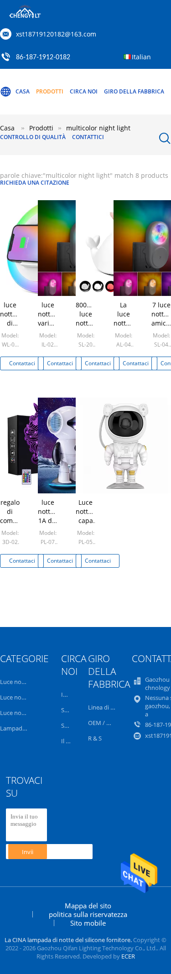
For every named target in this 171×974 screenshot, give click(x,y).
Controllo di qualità (33, 137)
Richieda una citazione (34, 183)
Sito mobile (88, 923)
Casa (23, 91)
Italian (141, 56)
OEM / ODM (104, 723)
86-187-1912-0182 (43, 57)
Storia (69, 710)
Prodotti (49, 91)
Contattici (88, 137)
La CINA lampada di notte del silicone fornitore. (69, 940)
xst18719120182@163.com (56, 34)
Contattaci (22, 363)
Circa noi (84, 91)
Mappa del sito (88, 905)
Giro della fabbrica (134, 91)
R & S (95, 738)
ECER (128, 956)
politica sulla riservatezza (88, 914)
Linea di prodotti (110, 707)
